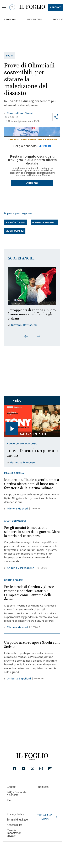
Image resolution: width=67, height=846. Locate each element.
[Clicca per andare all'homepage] (32, 758)
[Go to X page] (32, 770)
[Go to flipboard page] (50, 770)
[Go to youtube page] (23, 770)
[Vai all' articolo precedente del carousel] (26, 338)
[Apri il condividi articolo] (56, 117)
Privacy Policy (15, 816)
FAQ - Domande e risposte (16, 796)
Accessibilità (14, 827)
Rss (9, 802)
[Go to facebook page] (14, 770)
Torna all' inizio (44, 819)
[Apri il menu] (4, 7)
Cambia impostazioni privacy (14, 835)
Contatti (11, 789)
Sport (9, 55)
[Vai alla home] (32, 7)
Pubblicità (42, 789)
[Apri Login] (12, 7)
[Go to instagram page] (41, 770)
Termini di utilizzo (17, 821)
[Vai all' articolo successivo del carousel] (38, 338)
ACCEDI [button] (45, 146)
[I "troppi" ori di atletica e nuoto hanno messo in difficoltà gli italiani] (32, 285)
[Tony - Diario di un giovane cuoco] (32, 423)
